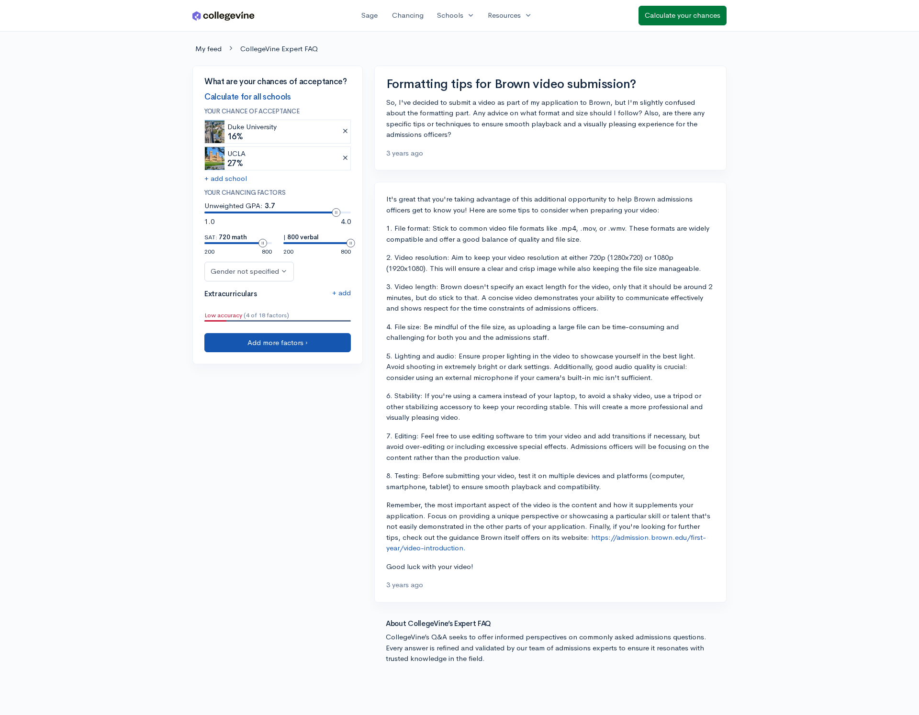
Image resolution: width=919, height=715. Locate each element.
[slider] (336, 212)
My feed (208, 48)
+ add (341, 292)
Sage (369, 15)
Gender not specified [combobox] (245, 271)
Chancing (408, 15)
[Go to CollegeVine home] (223, 15)
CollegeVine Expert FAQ (279, 48)
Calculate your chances (682, 15)
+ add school (225, 178)
